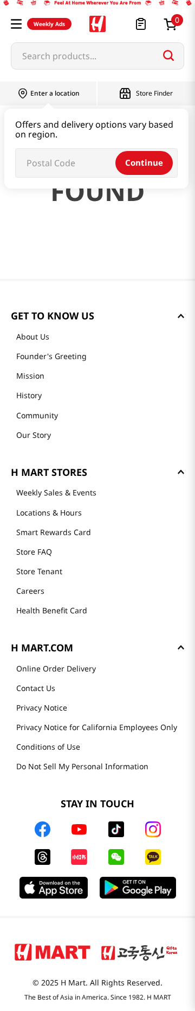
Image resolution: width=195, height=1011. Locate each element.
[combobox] (97, 56)
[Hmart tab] (52, 952)
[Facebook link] (42, 829)
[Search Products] (168, 55)
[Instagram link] (153, 829)
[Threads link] (42, 857)
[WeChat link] (116, 857)
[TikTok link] (116, 829)
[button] (16, 24)
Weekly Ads (49, 24)
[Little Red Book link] (79, 857)
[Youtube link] (79, 829)
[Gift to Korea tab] (139, 952)
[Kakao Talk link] (153, 857)
